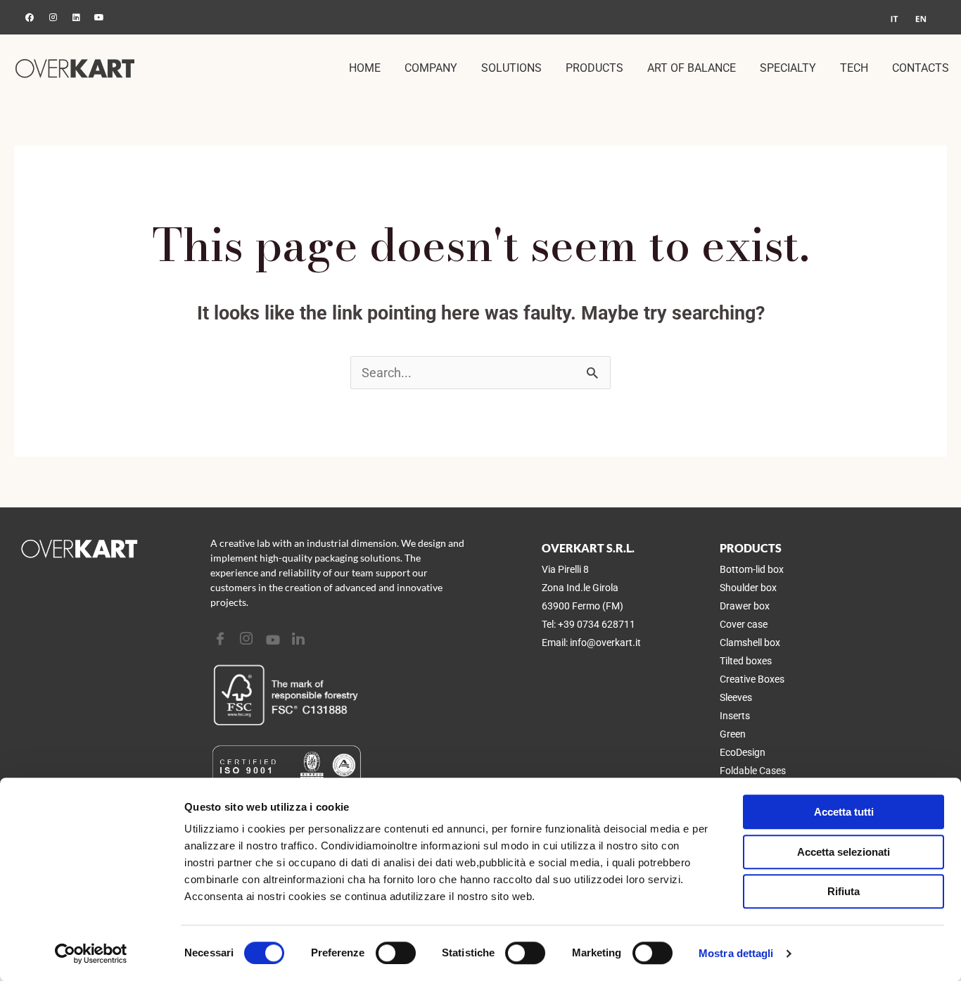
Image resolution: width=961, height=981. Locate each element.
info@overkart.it (605, 642)
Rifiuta (843, 891)
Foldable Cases (753, 770)
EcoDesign (742, 752)
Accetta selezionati (843, 852)
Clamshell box (750, 642)
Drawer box (745, 606)
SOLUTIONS (511, 68)
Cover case (744, 624)
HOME (365, 68)
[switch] (396, 953)
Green (733, 734)
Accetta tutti (844, 812)
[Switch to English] (921, 18)
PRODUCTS (594, 68)
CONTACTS (920, 68)
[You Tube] (274, 639)
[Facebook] (222, 639)
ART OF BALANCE (691, 68)
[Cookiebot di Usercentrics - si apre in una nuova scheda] (91, 953)
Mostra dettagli (736, 953)
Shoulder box (748, 587)
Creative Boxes (752, 679)
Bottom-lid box (752, 569)
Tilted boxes (746, 660)
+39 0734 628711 (596, 624)
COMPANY (431, 68)
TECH (854, 68)
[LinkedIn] (300, 639)
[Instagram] (248, 639)
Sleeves (736, 697)
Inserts (735, 715)
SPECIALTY (788, 68)
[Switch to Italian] (894, 18)
